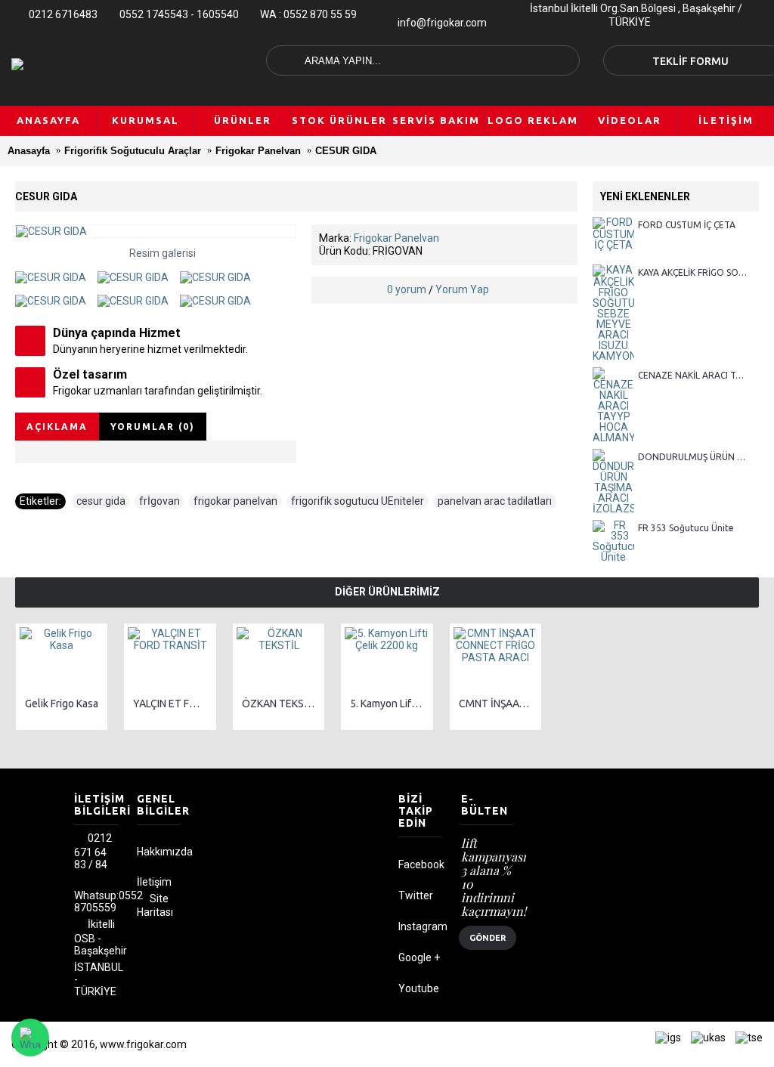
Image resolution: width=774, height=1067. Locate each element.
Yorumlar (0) (152, 426)
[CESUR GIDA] (56, 271)
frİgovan (159, 501)
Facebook (420, 864)
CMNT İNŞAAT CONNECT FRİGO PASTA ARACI (498, 703)
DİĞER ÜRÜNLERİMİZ (387, 592)
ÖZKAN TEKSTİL (280, 703)
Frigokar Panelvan (396, 238)
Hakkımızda (159, 852)
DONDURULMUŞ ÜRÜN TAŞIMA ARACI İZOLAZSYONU (693, 457)
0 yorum (406, 289)
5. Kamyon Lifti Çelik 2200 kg (389, 703)
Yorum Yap (462, 289)
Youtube (418, 988)
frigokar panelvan (235, 501)
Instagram (420, 926)
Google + (419, 957)
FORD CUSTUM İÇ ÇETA (686, 225)
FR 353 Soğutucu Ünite (686, 528)
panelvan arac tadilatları (495, 501)
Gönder (487, 937)
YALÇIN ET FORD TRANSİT (172, 703)
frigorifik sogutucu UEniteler (357, 501)
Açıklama (57, 426)
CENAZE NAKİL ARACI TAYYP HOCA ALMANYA (693, 375)
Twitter (415, 895)
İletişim (154, 882)
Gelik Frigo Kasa (61, 703)
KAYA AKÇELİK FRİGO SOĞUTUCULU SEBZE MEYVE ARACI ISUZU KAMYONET (693, 272)
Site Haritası (155, 905)
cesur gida (100, 501)
